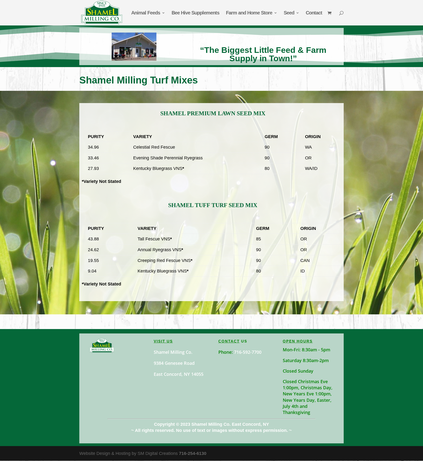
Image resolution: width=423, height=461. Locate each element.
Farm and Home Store (249, 13)
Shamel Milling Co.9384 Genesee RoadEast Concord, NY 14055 (178, 363)
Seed (289, 13)
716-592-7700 (247, 352)
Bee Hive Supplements (195, 13)
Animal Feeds (145, 13)
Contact (314, 13)
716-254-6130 (192, 453)
